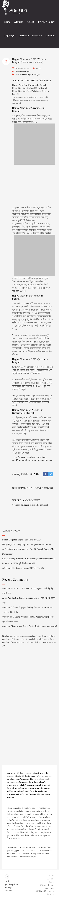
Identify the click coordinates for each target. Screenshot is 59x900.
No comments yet (22, 71)
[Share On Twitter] (50, 474)
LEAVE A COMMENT (44, 488)
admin (38, 68)
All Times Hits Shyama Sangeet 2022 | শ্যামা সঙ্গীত (23, 567)
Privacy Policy (46, 21)
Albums (18, 21)
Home (7, 21)
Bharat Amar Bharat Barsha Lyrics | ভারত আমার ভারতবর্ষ (34, 626)
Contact (50, 35)
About (30, 21)
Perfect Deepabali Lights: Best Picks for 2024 (21, 539)
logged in (27, 504)
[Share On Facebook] (45, 474)
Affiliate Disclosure (30, 35)
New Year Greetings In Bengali (27, 74)
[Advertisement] (32, 186)
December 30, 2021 (23, 68)
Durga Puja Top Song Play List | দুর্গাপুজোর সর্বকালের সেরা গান (26, 544)
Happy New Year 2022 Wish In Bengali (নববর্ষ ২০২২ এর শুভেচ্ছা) (29, 60)
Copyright (10, 35)
